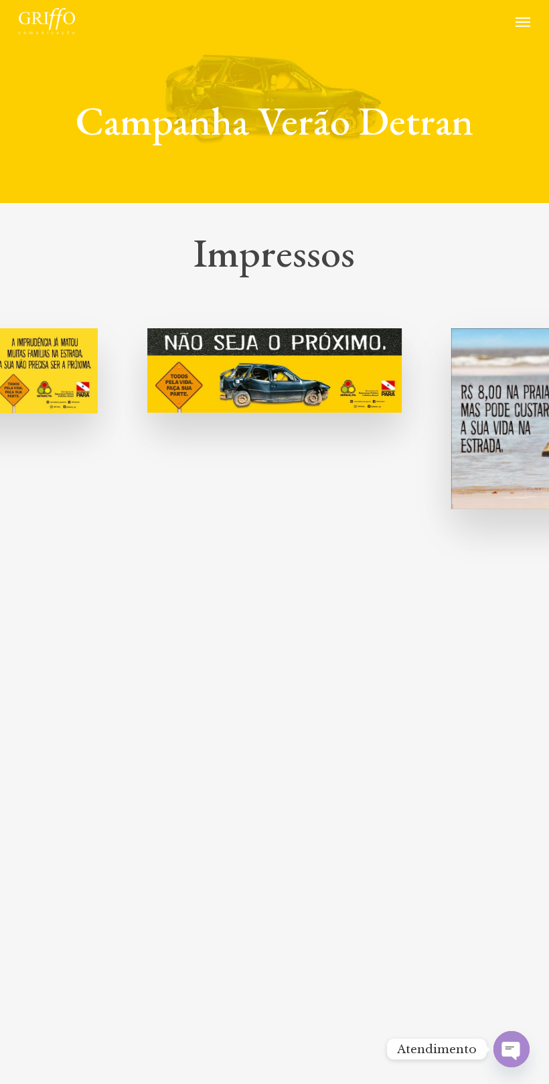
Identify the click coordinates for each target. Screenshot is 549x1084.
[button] (523, 21)
